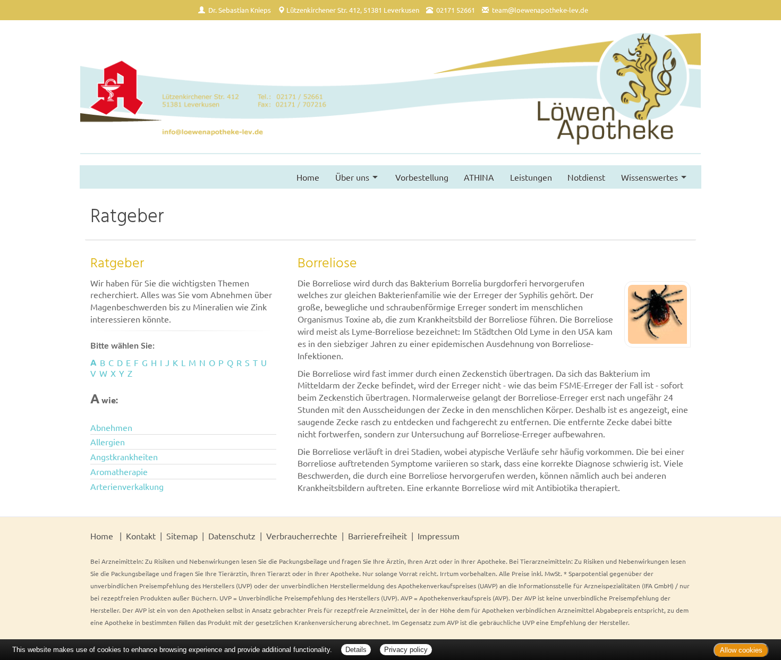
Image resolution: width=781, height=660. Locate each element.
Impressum (439, 535)
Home (307, 177)
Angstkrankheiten (124, 456)
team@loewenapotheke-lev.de (540, 9)
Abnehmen (111, 427)
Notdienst (586, 177)
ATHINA (479, 177)
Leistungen (531, 177)
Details (356, 650)
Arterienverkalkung (127, 486)
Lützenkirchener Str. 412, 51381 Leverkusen (352, 9)
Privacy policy (406, 650)
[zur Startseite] (390, 93)
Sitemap (182, 535)
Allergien (107, 441)
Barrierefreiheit (377, 535)
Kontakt (141, 535)
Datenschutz (232, 535)
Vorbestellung (421, 177)
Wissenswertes (649, 177)
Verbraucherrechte (301, 535)
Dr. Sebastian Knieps (239, 9)
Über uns (352, 177)
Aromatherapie (119, 471)
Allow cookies (741, 650)
